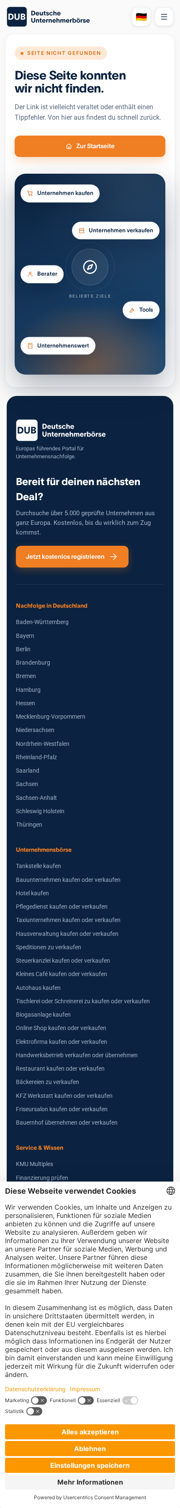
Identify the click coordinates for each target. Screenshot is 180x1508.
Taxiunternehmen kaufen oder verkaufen (68, 920)
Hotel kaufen (32, 893)
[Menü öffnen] (164, 17)
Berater (47, 272)
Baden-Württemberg (42, 622)
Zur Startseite (95, 145)
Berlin (23, 649)
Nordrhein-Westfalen (42, 743)
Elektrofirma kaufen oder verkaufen (61, 1041)
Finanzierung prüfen (42, 1177)
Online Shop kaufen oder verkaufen (61, 1028)
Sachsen (27, 784)
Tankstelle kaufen (38, 866)
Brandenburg (33, 662)
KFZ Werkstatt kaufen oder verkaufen (64, 1095)
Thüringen (29, 824)
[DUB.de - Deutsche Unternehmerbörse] (66, 17)
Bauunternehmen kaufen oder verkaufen (68, 879)
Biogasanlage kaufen (43, 1014)
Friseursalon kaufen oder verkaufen (62, 1109)
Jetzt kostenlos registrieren (65, 556)
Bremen (26, 676)
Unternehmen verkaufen (121, 230)
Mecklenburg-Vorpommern (50, 716)
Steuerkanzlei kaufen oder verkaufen (63, 960)
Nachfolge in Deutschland (51, 605)
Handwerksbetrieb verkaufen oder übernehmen (77, 1055)
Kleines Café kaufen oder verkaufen (61, 974)
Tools (146, 309)
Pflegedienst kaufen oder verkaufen (62, 906)
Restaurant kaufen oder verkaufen (60, 1068)
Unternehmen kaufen (65, 194)
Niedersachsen (35, 730)
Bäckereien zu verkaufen (47, 1082)
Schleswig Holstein (40, 811)
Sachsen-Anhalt (36, 797)
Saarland (27, 770)
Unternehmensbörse (44, 849)
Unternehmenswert (63, 346)
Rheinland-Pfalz (36, 757)
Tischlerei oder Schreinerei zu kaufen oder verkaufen (83, 1001)
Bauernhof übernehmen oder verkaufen (67, 1122)
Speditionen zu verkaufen (48, 947)
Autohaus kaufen (38, 987)
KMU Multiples (34, 1164)
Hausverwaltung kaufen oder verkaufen (67, 933)
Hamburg (28, 689)
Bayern (25, 635)
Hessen (25, 703)
